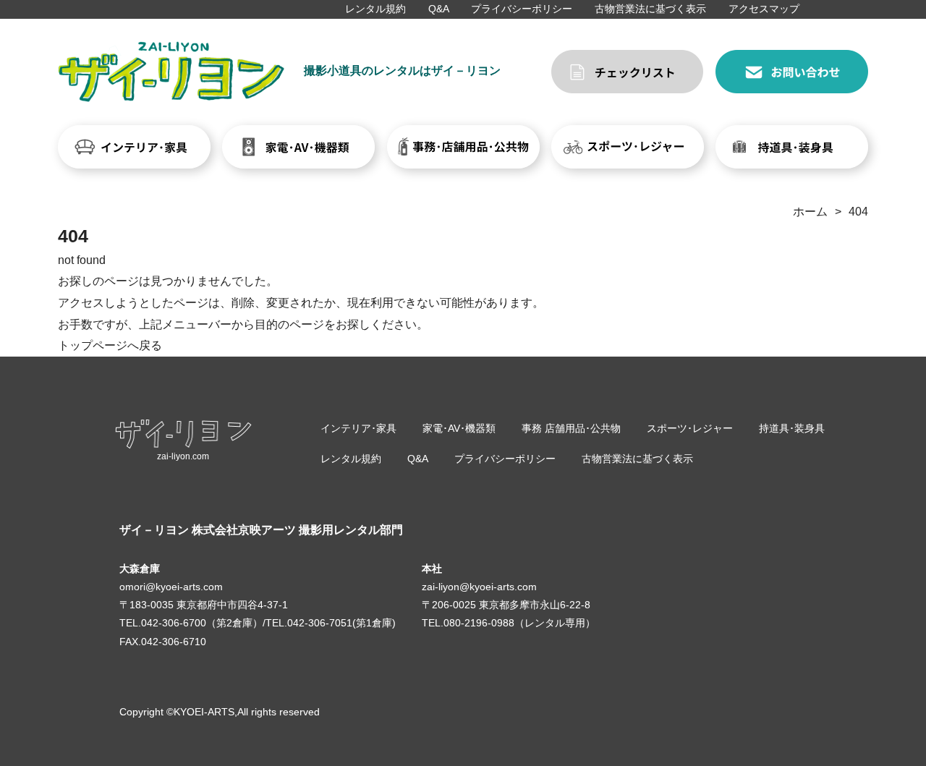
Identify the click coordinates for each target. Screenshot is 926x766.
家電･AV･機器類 (459, 428)
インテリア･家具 (358, 428)
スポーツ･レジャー (690, 428)
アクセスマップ (764, 8)
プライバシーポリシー (521, 8)
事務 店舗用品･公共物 (571, 428)
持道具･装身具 (792, 428)
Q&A (438, 8)
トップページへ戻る (110, 345)
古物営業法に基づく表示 (650, 8)
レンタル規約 (375, 8)
